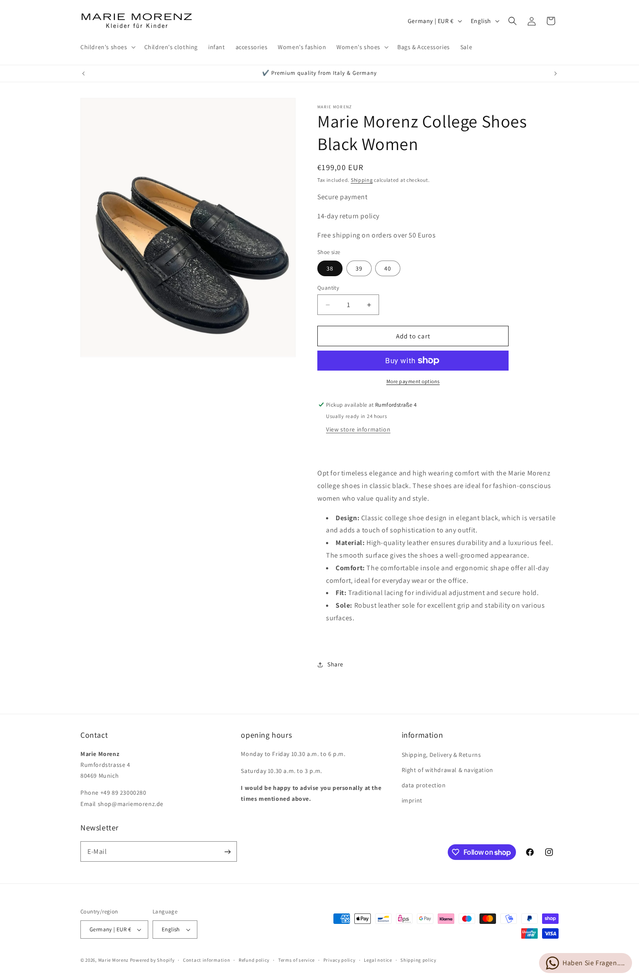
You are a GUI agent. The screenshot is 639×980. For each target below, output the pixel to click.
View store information (358, 429)
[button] (107, 47)
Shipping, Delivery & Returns (441, 755)
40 (387, 268)
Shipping (362, 180)
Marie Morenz (113, 960)
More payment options (413, 381)
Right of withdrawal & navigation (447, 770)
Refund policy (254, 960)
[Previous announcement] (83, 73)
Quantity (328, 287)
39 (359, 268)
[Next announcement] (555, 73)
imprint (412, 800)
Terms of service (296, 960)
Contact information (206, 960)
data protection (424, 785)
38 (329, 268)
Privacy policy (339, 960)
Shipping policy (418, 960)
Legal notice (378, 960)
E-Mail (97, 851)
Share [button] (335, 664)
